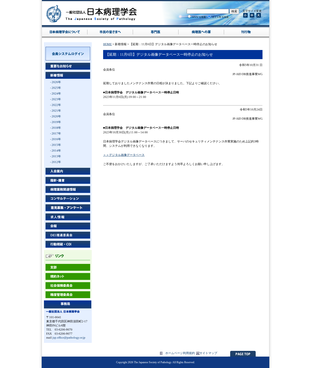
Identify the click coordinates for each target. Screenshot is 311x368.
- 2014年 (55, 150)
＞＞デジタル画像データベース (124, 155)
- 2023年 (55, 99)
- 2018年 (55, 127)
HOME (107, 44)
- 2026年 (55, 82)
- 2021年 (55, 110)
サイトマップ (208, 353)
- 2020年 (55, 116)
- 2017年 (55, 133)
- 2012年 (55, 162)
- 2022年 (55, 105)
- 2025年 (55, 87)
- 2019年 (55, 122)
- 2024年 (55, 93)
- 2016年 (55, 139)
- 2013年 (55, 156)
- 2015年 (55, 145)
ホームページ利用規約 (180, 353)
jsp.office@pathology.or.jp (69, 337)
